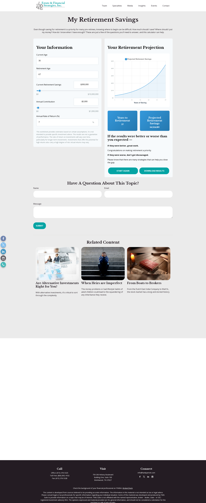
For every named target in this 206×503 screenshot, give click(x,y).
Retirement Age (43, 68)
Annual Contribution (45, 101)
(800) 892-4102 (63, 475)
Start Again (123, 171)
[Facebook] (3, 238)
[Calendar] (3, 258)
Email (106, 188)
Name (36, 188)
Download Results (154, 171)
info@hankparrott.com (146, 473)
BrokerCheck (128, 488)
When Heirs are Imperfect (101, 283)
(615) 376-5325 (62, 473)
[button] (104, 5)
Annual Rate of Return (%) (47, 116)
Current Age (41, 54)
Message (37, 204)
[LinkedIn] (3, 251)
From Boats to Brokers (144, 283)
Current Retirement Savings (48, 84)
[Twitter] (3, 245)
